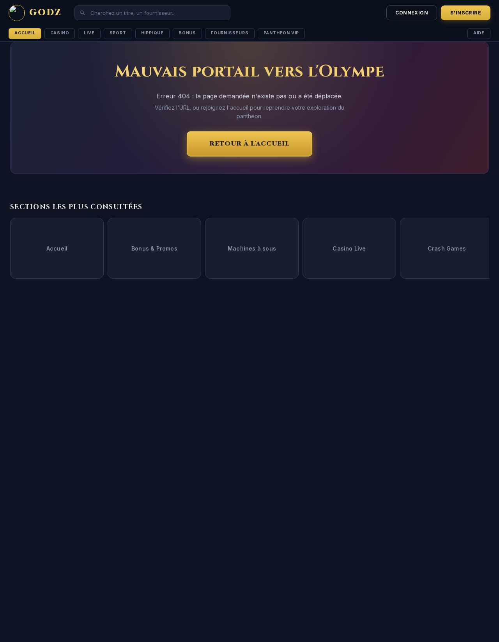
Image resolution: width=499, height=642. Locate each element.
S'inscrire (465, 13)
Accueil (24, 33)
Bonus (187, 33)
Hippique (152, 33)
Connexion (411, 13)
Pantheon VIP (281, 33)
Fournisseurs (230, 33)
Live (89, 33)
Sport (118, 33)
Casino (59, 33)
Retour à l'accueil (249, 143)
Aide (479, 33)
